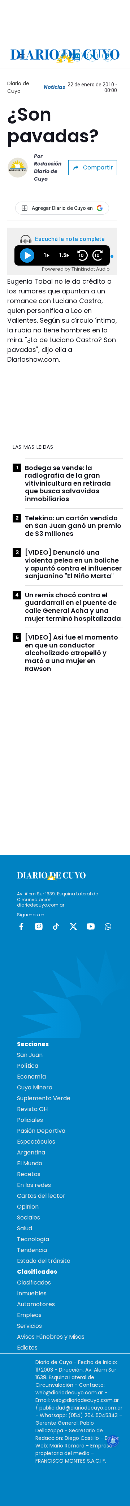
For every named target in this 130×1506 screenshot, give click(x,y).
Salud (24, 1228)
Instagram (38, 926)
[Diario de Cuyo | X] (92, 56)
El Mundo (29, 1163)
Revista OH (32, 1109)
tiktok (56, 926)
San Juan (30, 1055)
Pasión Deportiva (41, 1131)
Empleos (29, 1315)
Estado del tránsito (43, 1261)
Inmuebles (32, 1293)
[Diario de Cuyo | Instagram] (77, 56)
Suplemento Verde (43, 1098)
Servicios (29, 1326)
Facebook (21, 926)
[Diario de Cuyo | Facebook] (62, 56)
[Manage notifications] (113, 1441)
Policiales (30, 1120)
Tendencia (32, 1250)
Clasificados (34, 1282)
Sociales (28, 1217)
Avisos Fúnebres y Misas (50, 1337)
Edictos (27, 1347)
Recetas (28, 1174)
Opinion (28, 1206)
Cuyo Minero (34, 1087)
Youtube (90, 926)
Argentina (31, 1152)
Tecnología (33, 1239)
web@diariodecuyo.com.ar (69, 1392)
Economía (31, 1076)
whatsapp (108, 926)
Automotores (36, 1304)
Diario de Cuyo (18, 87)
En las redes (34, 1185)
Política (27, 1066)
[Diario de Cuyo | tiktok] (107, 56)
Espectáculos (36, 1141)
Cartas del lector (41, 1196)
